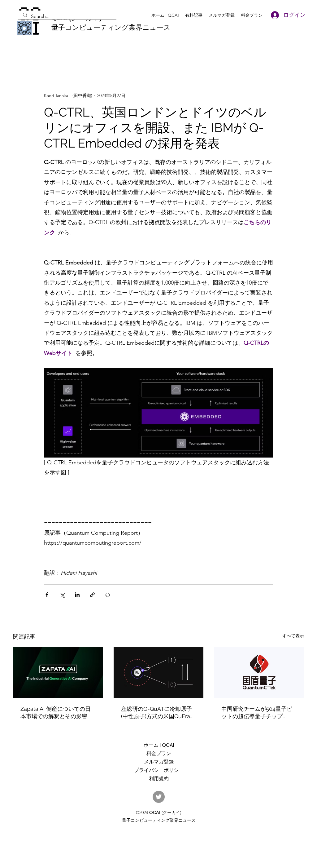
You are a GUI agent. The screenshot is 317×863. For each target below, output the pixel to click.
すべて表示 (293, 636)
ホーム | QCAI (159, 745)
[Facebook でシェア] (47, 595)
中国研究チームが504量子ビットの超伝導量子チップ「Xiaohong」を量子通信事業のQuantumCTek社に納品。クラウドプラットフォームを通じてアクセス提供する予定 (258, 713)
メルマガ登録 (159, 761)
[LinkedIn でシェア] (77, 595)
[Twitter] (159, 797)
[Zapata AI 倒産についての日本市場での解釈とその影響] (58, 672)
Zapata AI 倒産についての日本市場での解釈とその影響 (55, 712)
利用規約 (159, 778)
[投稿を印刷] (108, 595)
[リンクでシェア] (92, 595)
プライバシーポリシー (158, 770)
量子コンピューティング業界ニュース (111, 27)
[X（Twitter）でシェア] (62, 595)
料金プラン (158, 753)
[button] (194, 15)
